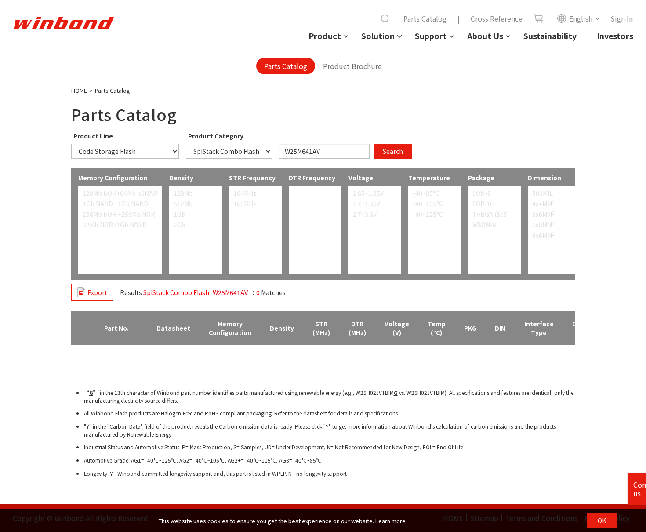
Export (97, 292)
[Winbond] (63, 23)
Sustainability (550, 35)
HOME (79, 90)
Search (393, 151)
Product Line (93, 135)
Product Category (215, 135)
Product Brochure (352, 66)
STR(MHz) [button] (321, 328)
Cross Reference (497, 18)
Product (324, 35)
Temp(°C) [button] (437, 328)
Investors (615, 35)
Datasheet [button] (173, 328)
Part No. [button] (116, 328)
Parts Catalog (424, 18)
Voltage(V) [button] (397, 328)
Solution (378, 35)
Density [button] (282, 328)
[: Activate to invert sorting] (80, 328)
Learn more (390, 521)
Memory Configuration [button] (230, 328)
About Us (485, 35)
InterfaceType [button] (539, 328)
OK (602, 520)
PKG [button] (470, 328)
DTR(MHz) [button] (357, 328)
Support (431, 35)
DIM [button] (500, 328)
